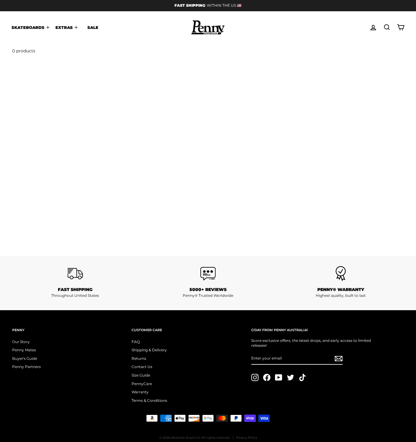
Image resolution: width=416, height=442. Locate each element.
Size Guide (141, 375)
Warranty (140, 392)
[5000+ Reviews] (208, 273)
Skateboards (29, 27)
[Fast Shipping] (75, 273)
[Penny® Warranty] (341, 273)
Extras (64, 27)
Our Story (21, 341)
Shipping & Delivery (149, 350)
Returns (139, 358)
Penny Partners (26, 366)
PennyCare (142, 383)
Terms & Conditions (149, 400)
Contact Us (142, 366)
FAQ (136, 341)
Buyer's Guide (24, 358)
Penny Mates (24, 350)
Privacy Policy (246, 437)
